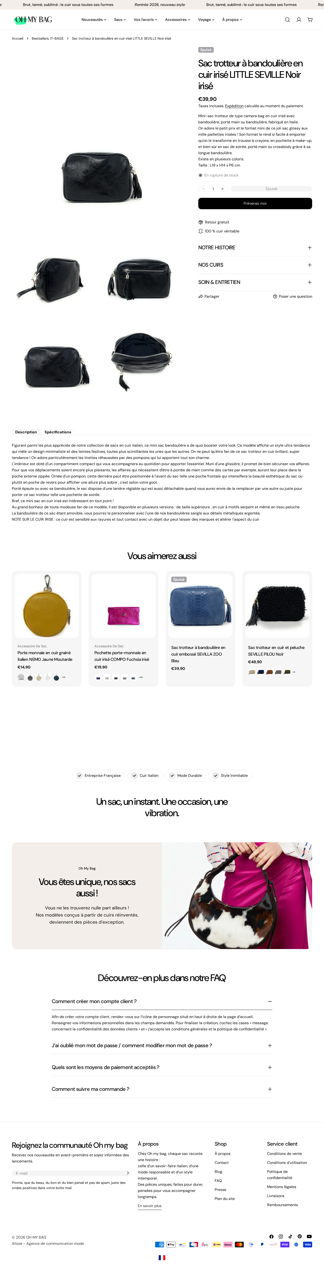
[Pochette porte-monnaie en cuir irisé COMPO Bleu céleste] (133, 677)
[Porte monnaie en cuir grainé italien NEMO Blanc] (47, 677)
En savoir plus (150, 1205)
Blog (218, 1171)
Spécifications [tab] (58, 432)
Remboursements (282, 1204)
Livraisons (275, 1195)
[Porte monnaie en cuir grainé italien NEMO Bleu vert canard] (56, 677)
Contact (222, 1162)
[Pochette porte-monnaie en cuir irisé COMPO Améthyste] (98, 677)
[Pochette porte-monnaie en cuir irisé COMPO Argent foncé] (116, 677)
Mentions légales (281, 1186)
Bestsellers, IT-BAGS (47, 38)
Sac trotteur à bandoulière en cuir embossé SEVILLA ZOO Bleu (198, 654)
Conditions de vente (284, 1153)
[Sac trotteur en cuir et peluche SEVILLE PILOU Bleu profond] (260, 672)
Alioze (17, 1243)
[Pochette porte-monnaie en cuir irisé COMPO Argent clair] (107, 677)
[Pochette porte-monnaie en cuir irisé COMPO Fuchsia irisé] (124, 606)
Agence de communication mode (55, 1243)
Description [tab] (26, 432)
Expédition (234, 105)
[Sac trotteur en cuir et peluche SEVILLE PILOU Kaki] (287, 672)
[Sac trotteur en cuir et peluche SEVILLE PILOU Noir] (277, 606)
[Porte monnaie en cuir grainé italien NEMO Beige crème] (39, 677)
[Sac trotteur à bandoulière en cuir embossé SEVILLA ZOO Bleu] (200, 606)
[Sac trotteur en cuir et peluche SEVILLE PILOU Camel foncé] (269, 672)
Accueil (17, 38)
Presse (220, 1189)
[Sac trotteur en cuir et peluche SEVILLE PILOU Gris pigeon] (278, 672)
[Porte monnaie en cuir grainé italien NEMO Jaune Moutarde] (47, 606)
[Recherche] (287, 19)
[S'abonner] (128, 1173)
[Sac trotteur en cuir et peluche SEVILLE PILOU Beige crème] (252, 672)
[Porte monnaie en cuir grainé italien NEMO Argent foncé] (30, 677)
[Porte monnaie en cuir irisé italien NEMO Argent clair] (21, 677)
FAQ (218, 1180)
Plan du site (225, 1198)
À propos (223, 1153)
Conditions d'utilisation (287, 1162)
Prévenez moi (255, 203)
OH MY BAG (36, 1237)
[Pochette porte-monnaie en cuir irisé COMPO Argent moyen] (124, 677)
